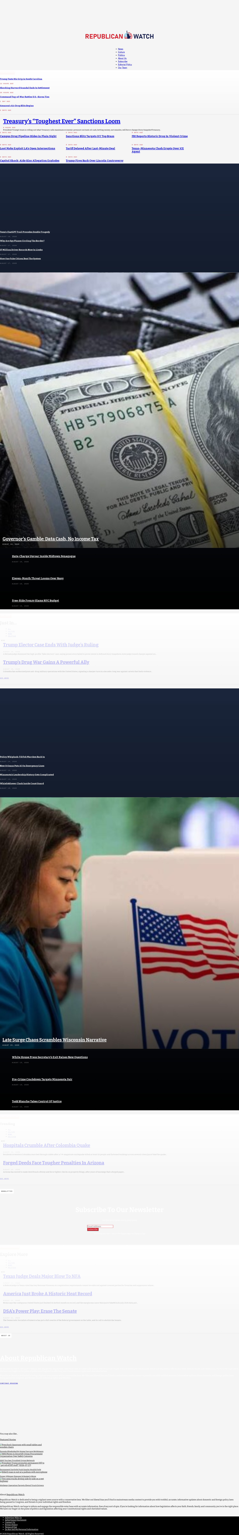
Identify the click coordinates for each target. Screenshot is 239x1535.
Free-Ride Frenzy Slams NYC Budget (35, 600)
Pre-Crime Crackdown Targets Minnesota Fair (42, 1079)
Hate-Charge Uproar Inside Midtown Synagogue (44, 556)
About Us (122, 58)
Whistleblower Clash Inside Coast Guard (22, 783)
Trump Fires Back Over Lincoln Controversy (94, 160)
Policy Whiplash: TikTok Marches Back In (22, 757)
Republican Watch (15, 1494)
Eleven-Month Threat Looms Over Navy (38, 578)
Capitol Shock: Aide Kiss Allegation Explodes (29, 160)
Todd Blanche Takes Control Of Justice (37, 1101)
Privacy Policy (11, 1525)
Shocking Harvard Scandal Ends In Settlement (25, 88)
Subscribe (122, 61)
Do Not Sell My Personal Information (21, 1529)
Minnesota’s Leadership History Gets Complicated (27, 774)
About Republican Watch (38, 1358)
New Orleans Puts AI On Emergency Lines (22, 766)
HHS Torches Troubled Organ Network (17, 1460)
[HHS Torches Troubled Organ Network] (24, 1456)
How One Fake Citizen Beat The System (20, 258)
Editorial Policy (125, 64)
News (120, 48)
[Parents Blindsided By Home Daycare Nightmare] (24, 1447)
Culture (121, 51)
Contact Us (10, 1522)
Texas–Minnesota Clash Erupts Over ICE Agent (158, 150)
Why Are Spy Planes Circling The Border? (22, 241)
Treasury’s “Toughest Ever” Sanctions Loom (61, 121)
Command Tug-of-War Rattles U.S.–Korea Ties (24, 97)
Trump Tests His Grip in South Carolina (21, 79)
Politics (121, 55)
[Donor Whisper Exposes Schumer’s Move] (23, 1472)
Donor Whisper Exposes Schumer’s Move (18, 1476)
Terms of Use (11, 1527)
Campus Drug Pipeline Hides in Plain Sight (28, 136)
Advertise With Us (13, 1517)
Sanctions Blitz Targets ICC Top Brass (90, 136)
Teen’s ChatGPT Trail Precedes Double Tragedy (25, 232)
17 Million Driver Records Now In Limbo (21, 249)
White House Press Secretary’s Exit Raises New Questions (50, 1057)
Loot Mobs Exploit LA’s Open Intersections (27, 148)
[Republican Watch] (119, 34)
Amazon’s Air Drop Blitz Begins (17, 105)
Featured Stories (8, 1439)
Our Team (122, 67)
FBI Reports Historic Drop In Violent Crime (160, 136)
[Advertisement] (60, 1415)
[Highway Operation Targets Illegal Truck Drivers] (24, 1481)
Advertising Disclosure (15, 1520)
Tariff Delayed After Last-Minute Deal (90, 148)
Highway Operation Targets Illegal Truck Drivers (22, 1485)
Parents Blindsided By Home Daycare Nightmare (21, 1451)
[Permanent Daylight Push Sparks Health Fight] (24, 1465)
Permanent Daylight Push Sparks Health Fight (20, 1469)
